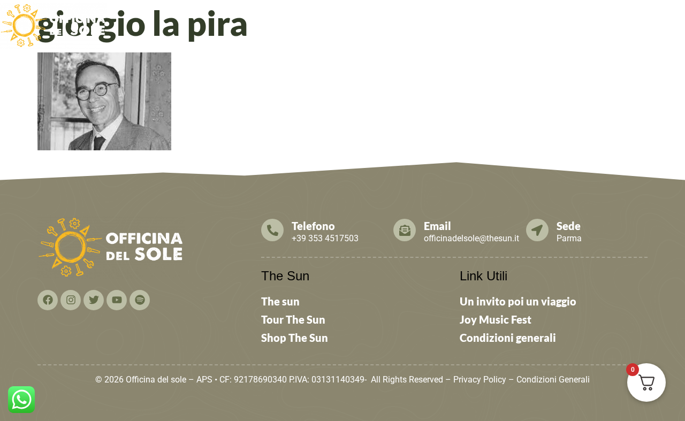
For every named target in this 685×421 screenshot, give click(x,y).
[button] (276, 23)
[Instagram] (70, 300)
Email (437, 225)
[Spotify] (140, 300)
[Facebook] (47, 300)
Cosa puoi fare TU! (538, 23)
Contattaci (615, 23)
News (387, 23)
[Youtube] (116, 300)
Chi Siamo (271, 23)
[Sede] (537, 230)
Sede (569, 225)
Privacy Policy (479, 379)
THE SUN (663, 23)
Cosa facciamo (338, 23)
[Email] (404, 230)
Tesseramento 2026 (455, 23)
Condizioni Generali (553, 379)
